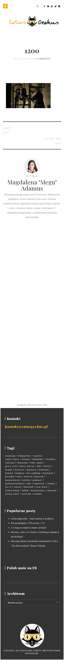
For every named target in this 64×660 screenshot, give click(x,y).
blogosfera (24, 456)
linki (19, 476)
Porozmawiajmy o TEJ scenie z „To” (28, 523)
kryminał (48, 473)
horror (47, 466)
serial (17, 487)
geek (40, 463)
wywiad (51, 490)
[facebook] (44, 6)
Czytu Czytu (12, 459)
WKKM (25, 490)
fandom (50, 459)
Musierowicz (12, 480)
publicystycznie (14, 483)
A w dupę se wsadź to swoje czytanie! (28, 528)
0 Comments (42, 59)
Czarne (37, 456)
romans (51, 483)
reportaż (39, 483)
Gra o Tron (11, 466)
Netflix (26, 480)
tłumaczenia (12, 490)
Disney (26, 459)
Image (8, 469)
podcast (37, 480)
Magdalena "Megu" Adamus (32, 185)
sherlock (28, 487)
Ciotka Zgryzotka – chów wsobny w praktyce (32, 519)
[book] (59, 6)
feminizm (22, 463)
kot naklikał (33, 473)
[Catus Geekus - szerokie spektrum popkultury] (32, 21)
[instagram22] (52, 6)
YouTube (26, 494)
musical (39, 476)
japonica (32, 469)
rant (28, 483)
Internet (19, 469)
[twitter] (55, 6)
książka (9, 476)
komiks (9, 473)
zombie (38, 494)
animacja (10, 456)
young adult (12, 494)
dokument (37, 459)
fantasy (10, 463)
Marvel (28, 476)
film (32, 463)
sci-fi (8, 487)
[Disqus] (32, 266)
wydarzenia (38, 490)
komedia (44, 469)
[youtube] (48, 6)
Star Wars (42, 487)
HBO (39, 466)
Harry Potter (27, 466)
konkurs (20, 473)
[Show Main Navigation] (5, 6)
